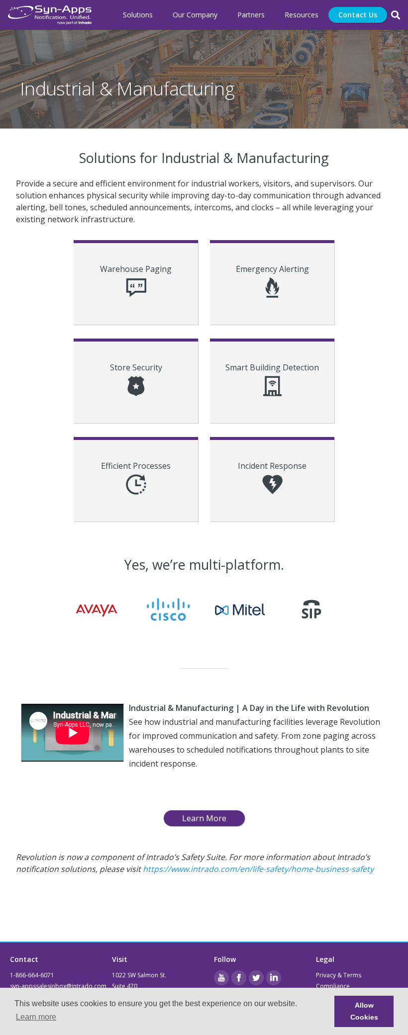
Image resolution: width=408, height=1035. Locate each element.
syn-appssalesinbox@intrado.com (58, 986)
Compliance (333, 986)
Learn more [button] (36, 1017)
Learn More (204, 818)
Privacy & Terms (338, 975)
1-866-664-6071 (32, 975)
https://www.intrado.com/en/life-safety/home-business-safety (258, 868)
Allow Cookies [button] (364, 1011)
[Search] (396, 15)
